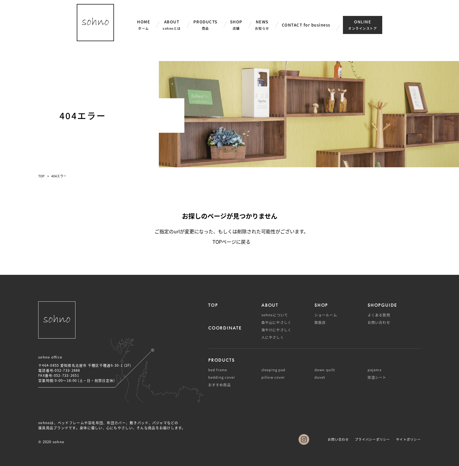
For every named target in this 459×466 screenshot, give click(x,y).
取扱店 (320, 322)
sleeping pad (273, 369)
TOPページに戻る (231, 241)
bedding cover (221, 377)
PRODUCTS (221, 360)
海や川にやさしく (276, 329)
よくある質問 (379, 314)
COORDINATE (225, 328)
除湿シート (377, 377)
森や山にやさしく (276, 322)
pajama (374, 369)
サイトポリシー (408, 439)
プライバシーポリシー (372, 439)
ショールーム (325, 314)
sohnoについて (274, 314)
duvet (319, 377)
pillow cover (273, 377)
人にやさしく (272, 337)
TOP (41, 176)
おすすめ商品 (219, 384)
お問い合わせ (379, 322)
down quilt (324, 369)
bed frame (217, 369)
